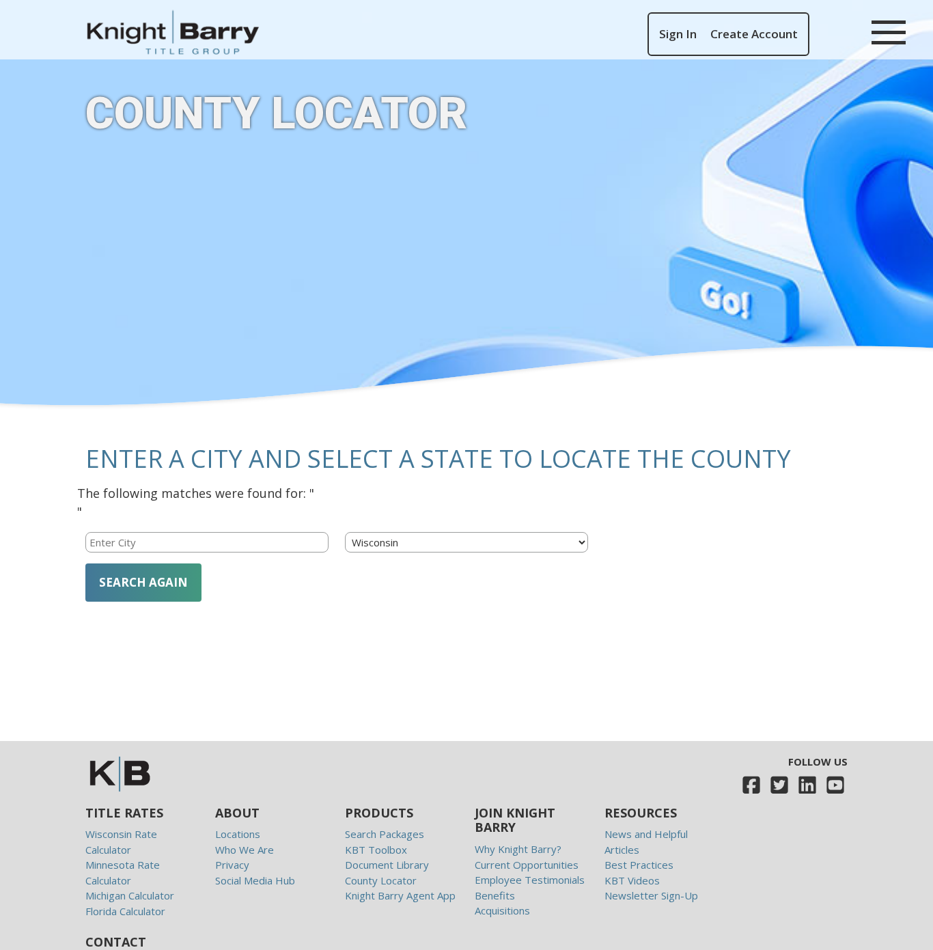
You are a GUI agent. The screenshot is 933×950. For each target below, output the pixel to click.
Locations (237, 834)
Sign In (678, 34)
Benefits (495, 895)
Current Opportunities (527, 864)
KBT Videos (632, 880)
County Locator (381, 880)
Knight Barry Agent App (400, 895)
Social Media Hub (255, 880)
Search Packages (384, 834)
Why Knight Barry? (518, 849)
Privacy (232, 864)
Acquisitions (502, 910)
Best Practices (638, 864)
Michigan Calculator (129, 895)
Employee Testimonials (530, 879)
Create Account (754, 34)
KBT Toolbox (376, 849)
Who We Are (244, 849)
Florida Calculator (125, 911)
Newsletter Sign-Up (651, 895)
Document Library (387, 864)
